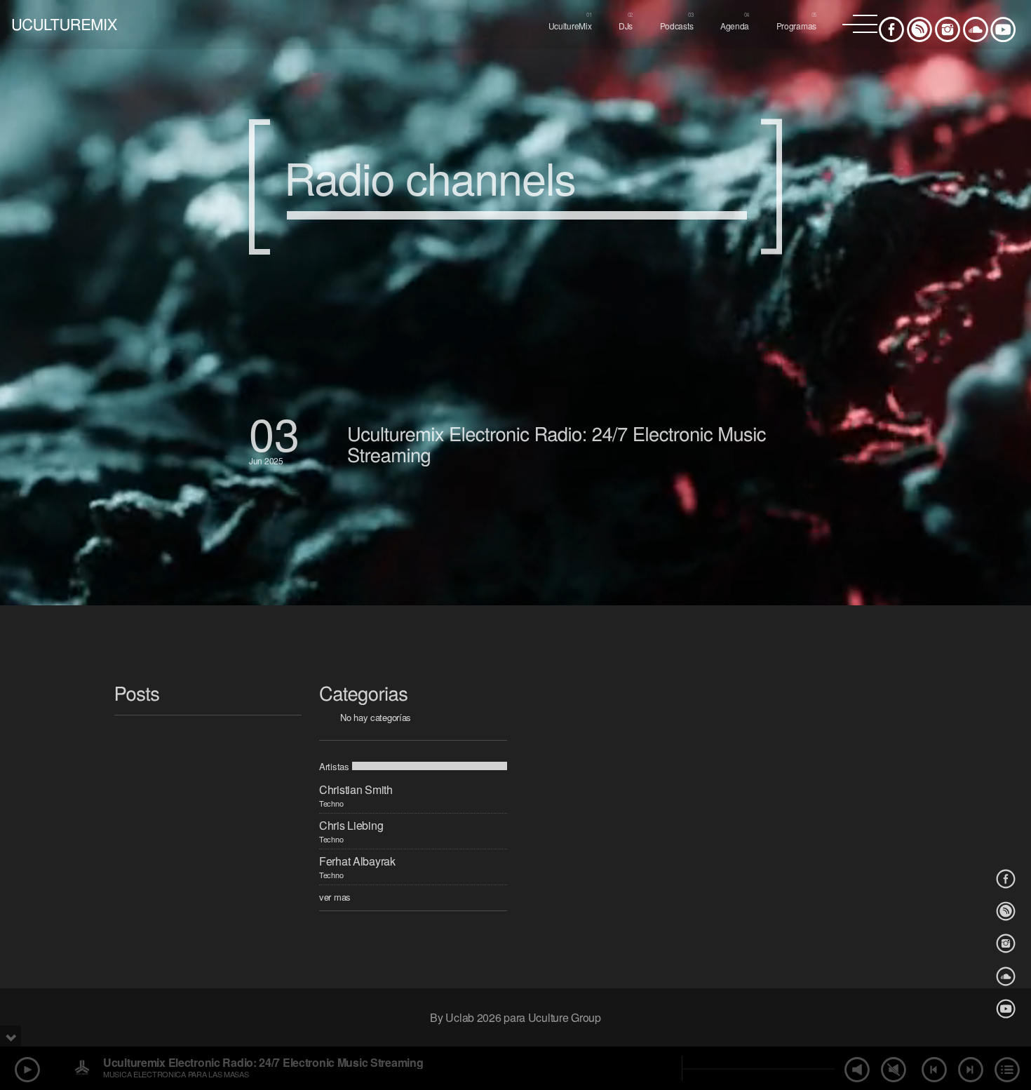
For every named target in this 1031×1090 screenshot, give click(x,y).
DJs (626, 26)
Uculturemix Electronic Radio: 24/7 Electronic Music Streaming (556, 443)
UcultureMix (570, 26)
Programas (796, 26)
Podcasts (677, 26)
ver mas (335, 896)
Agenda (734, 26)
